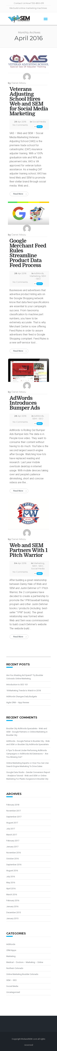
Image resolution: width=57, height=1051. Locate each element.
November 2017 (13, 811)
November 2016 (13, 852)
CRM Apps (11, 950)
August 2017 (12, 822)
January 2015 (12, 918)
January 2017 (12, 846)
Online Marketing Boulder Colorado (22, 974)
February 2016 (12, 900)
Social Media (39, 121)
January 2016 (12, 906)
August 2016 (12, 870)
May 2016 (10, 882)
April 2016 (11, 888)
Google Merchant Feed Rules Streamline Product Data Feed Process (28, 253)
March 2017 (11, 834)
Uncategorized (13, 992)
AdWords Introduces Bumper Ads (25, 403)
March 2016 (11, 894)
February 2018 (12, 805)
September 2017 (13, 817)
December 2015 (13, 912)
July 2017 (10, 828)
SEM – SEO (11, 980)
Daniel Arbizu (18, 83)
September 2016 (13, 864)
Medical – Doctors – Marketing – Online (24, 962)
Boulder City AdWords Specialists (33, 744)
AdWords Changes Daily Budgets (21, 696)
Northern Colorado (14, 968)
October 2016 (12, 858)
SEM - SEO (40, 277)
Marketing (35, 276)
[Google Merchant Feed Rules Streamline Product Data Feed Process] (28, 214)
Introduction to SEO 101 (17, 684)
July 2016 (10, 876)
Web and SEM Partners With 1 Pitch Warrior (29, 550)
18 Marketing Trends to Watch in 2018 (23, 690)
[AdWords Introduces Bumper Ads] (28, 371)
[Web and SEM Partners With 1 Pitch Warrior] (28, 515)
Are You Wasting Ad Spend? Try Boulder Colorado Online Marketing (24, 677)
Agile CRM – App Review (17, 702)
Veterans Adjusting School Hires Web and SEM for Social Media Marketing (29, 101)
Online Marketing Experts (17, 763)
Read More (18, 194)
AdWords (39, 273)
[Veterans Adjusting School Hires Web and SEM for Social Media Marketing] (28, 62)
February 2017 (12, 840)
